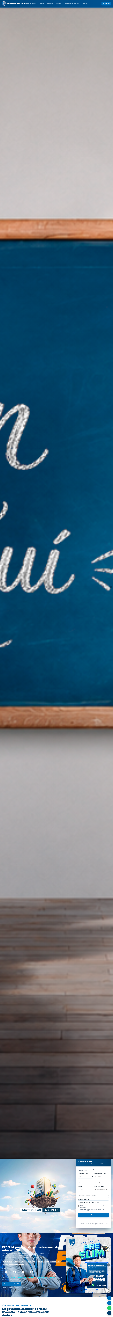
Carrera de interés (83, 1193)
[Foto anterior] (2, 587)
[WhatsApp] (109, 1308)
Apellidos (96, 1180)
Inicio (27, 3)
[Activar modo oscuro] (109, 1303)
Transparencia (68, 3)
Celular (80, 1186)
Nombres (80, 1180)
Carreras (42, 3)
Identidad (34, 3)
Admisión (50, 3)
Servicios (59, 3)
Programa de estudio (83, 1199)
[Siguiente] (108, 1265)
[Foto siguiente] (111, 587)
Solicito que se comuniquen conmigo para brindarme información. (93, 1206)
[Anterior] (68, 1265)
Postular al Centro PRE (11, 1284)
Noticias (77, 3)
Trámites (84, 3)
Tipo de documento (83, 1173)
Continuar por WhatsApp (88, 1220)
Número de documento (100, 1173)
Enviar (93, 1215)
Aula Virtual (106, 3)
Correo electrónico (99, 1186)
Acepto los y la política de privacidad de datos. (92, 1210)
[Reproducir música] (109, 1298)
